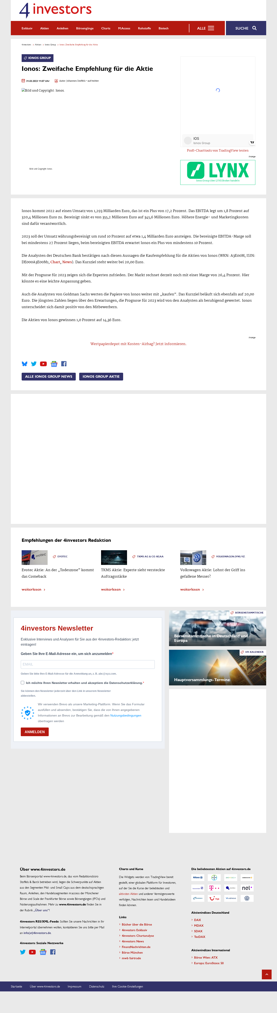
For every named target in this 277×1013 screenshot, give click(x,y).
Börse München (132, 952)
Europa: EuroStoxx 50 (209, 963)
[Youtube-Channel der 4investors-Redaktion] (43, 363)
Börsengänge (84, 28)
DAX (197, 920)
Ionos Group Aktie (101, 376)
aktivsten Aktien (128, 893)
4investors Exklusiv (134, 930)
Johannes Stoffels (75, 81)
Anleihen (62, 28)
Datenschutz (96, 986)
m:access (124, 28)
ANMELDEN (35, 732)
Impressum (74, 986)
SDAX (198, 931)
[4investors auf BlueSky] (24, 363)
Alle (201, 28)
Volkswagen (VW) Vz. (230, 556)
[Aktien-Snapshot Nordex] (197, 898)
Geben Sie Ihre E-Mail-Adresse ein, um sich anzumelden (66, 654)
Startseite (16, 986)
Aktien (44, 28)
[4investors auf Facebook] (63, 363)
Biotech (164, 28)
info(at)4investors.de (37, 933)
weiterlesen (31, 589)
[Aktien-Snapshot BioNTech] (230, 877)
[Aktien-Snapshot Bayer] (214, 877)
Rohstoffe (144, 28)
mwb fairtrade (131, 958)
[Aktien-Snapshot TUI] (214, 898)
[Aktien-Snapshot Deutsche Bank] (197, 888)
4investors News (133, 941)
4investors (26, 44)
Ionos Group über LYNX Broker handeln (218, 181)
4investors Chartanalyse (138, 935)
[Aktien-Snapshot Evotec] (230, 888)
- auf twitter (92, 81)
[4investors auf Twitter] (34, 363)
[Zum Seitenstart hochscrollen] (267, 974)
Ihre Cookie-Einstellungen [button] (127, 986)
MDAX (199, 925)
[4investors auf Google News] (54, 364)
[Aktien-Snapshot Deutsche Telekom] (214, 888)
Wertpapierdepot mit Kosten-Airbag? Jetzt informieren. (138, 344)
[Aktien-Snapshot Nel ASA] (247, 888)
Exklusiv (27, 28)
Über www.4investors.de (45, 986)
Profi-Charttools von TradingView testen (218, 150)
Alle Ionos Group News (48, 376)
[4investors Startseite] (55, 10)
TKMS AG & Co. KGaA (150, 556)
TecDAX (199, 936)
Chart (55, 262)
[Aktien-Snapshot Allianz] (197, 877)
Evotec (63, 556)
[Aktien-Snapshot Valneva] (230, 898)
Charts (105, 28)
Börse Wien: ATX (206, 957)
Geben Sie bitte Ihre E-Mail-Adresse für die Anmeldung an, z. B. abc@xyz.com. (69, 673)
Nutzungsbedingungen (125, 715)
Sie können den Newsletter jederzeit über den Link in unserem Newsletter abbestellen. (66, 693)
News (67, 262)
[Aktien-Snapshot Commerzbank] (247, 877)
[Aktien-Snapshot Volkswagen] (247, 898)
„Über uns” (41, 910)
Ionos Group (50, 44)
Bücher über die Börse (137, 924)
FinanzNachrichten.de (136, 947)
